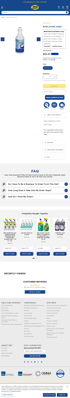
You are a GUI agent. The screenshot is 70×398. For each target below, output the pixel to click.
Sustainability (5, 355)
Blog (48, 318)
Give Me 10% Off (35, 356)
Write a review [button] (35, 292)
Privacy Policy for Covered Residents (55, 333)
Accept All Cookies (49, 394)
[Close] (67, 386)
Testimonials (50, 315)
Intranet (26, 310)
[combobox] (35, 12)
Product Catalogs (52, 321)
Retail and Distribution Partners (34, 305)
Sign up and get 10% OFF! (32, 348)
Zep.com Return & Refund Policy (9, 316)
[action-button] (67, 12)
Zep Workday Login (30, 318)
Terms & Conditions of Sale (9, 313)
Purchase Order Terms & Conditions (9, 321)
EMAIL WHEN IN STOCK (54, 97)
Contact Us (4, 308)
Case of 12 (48, 68)
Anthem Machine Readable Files (34, 326)
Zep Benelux (28, 333)
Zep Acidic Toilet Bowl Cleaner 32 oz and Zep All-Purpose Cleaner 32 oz (43, 236)
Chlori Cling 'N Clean (26, 233)
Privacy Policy (51, 326)
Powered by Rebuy (35, 260)
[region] (35, 391)
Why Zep (4, 348)
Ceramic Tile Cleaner (60, 233)
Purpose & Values (6, 353)
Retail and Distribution (54, 308)
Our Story (4, 350)
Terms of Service (52, 337)
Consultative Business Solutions (57, 305)
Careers (26, 321)
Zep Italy (27, 331)
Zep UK (26, 328)
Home (3, 17)
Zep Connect (28, 315)
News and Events (52, 313)
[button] (59, 7)
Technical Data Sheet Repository (11, 324)
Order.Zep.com (28, 336)
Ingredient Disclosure (30, 308)
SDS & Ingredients (7, 305)
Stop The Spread (52, 323)
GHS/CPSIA (5, 310)
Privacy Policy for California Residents (55, 329)
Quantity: (46, 73)
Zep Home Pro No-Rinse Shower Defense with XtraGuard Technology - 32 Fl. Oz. (10, 236)
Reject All (62, 394)
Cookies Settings (7, 394)
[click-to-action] (35, 7)
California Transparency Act (32, 323)
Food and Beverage (53, 310)
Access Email (28, 313)
